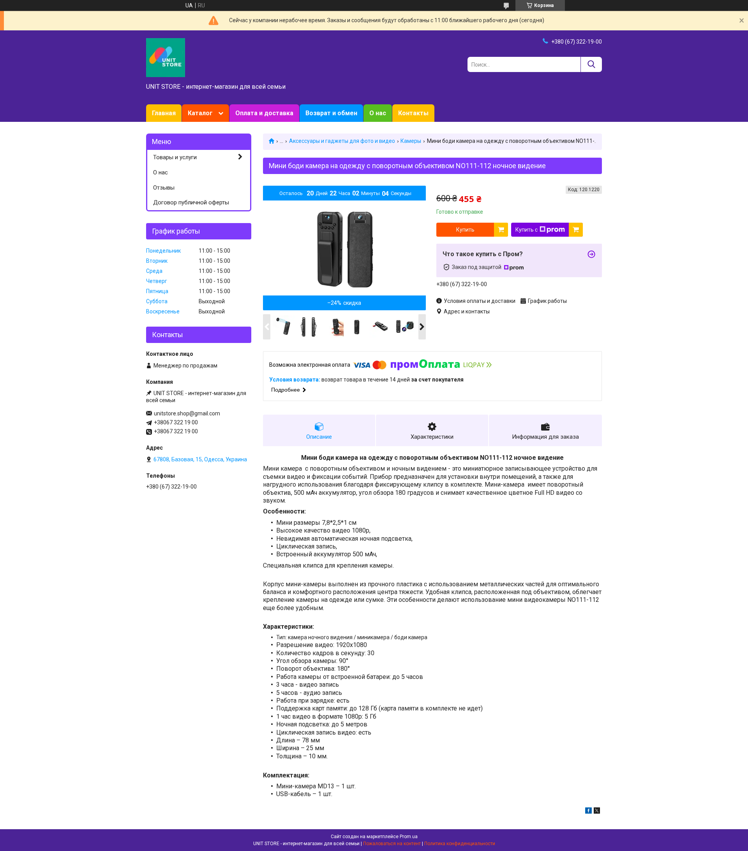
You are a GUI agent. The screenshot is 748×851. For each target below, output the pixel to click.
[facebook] (588, 812)
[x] (597, 812)
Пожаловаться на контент (392, 843)
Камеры (410, 141)
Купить (465, 230)
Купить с (526, 230)
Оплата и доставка (264, 113)
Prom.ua (409, 836)
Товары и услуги (175, 157)
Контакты (413, 113)
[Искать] (591, 64)
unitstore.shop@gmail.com (187, 413)
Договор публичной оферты (191, 202)
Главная (164, 113)
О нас (377, 113)
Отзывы (164, 187)
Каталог (200, 113)
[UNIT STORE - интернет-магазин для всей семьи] (165, 57)
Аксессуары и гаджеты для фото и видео (342, 141)
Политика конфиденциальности (459, 843)
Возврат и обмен (331, 113)
